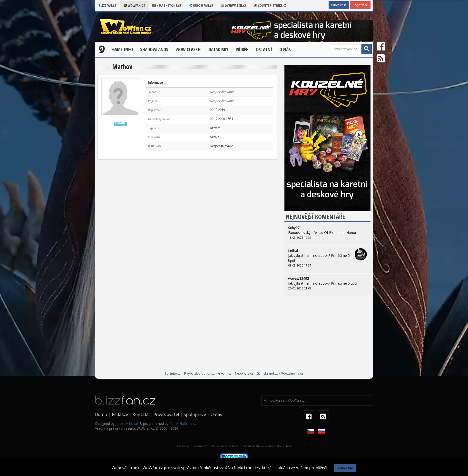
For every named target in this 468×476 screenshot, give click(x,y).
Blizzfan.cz (107, 5)
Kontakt (141, 414)
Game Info (122, 49)
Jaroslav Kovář (127, 423)
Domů (101, 414)
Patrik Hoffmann (182, 423)
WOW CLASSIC (188, 49)
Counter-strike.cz (272, 5)
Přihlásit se (339, 5)
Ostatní (264, 49)
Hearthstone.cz (168, 5)
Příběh (242, 49)
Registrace (360, 5)
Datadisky (218, 49)
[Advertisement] (327, 337)
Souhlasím (345, 468)
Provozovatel (166, 414)
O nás (285, 49)
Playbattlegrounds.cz (199, 374)
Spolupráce (195, 414)
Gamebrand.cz (267, 374)
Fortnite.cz (172, 374)
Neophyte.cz (244, 374)
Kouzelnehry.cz (292, 374)
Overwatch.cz (235, 5)
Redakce (120, 414)
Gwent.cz (224, 374)
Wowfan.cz (136, 5)
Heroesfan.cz (202, 5)
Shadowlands (154, 49)
